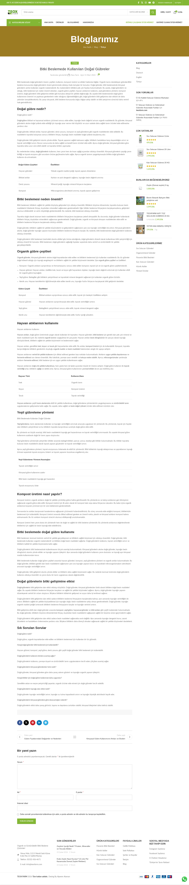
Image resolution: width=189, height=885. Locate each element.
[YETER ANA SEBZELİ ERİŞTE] (140, 229)
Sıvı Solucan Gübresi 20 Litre (159, 149)
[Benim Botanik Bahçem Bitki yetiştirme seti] (140, 202)
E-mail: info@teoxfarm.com (31, 864)
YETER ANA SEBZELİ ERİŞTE (159, 226)
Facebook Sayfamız (157, 853)
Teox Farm (75, 75)
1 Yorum (72, 852)
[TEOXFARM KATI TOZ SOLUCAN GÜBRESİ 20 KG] (140, 216)
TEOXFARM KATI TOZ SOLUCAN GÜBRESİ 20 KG (158, 214)
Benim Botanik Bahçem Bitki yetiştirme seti (158, 199)
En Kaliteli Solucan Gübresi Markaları (153, 98)
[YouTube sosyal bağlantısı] (150, 3)
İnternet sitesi (22, 803)
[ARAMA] (153, 12)
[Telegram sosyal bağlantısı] (45, 722)
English (139, 77)
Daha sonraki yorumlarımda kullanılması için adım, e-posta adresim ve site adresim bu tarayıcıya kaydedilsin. (63, 814)
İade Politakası (128, 851)
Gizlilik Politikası (129, 846)
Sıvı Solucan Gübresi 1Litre (158, 136)
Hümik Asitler (141, 267)
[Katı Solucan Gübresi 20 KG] (140, 166)
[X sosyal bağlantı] (142, 3)
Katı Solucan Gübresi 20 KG (158, 163)
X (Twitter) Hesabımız (157, 858)
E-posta (80, 792)
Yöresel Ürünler (142, 271)
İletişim (126, 860)
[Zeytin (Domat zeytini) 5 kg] (140, 188)
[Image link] (25, 841)
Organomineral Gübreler (145, 253)
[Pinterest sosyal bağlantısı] (153, 3)
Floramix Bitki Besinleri (145, 258)
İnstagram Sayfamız (157, 849)
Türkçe (103, 47)
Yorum (20, 762)
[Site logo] (13, 12)
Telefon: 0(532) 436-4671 (30, 859)
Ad (19, 792)
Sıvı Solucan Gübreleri (145, 248)
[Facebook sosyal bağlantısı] (138, 3)
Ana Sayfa (87, 47)
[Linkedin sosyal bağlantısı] (39, 722)
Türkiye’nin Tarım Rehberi (159, 862)
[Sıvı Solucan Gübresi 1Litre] (140, 139)
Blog (96, 47)
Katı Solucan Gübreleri (145, 262)
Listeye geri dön (74, 737)
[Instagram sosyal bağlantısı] (146, 3)
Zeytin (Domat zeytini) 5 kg (158, 185)
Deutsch (139, 73)
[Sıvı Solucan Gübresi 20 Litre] (140, 152)
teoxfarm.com (141, 110)
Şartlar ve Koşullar (130, 855)
